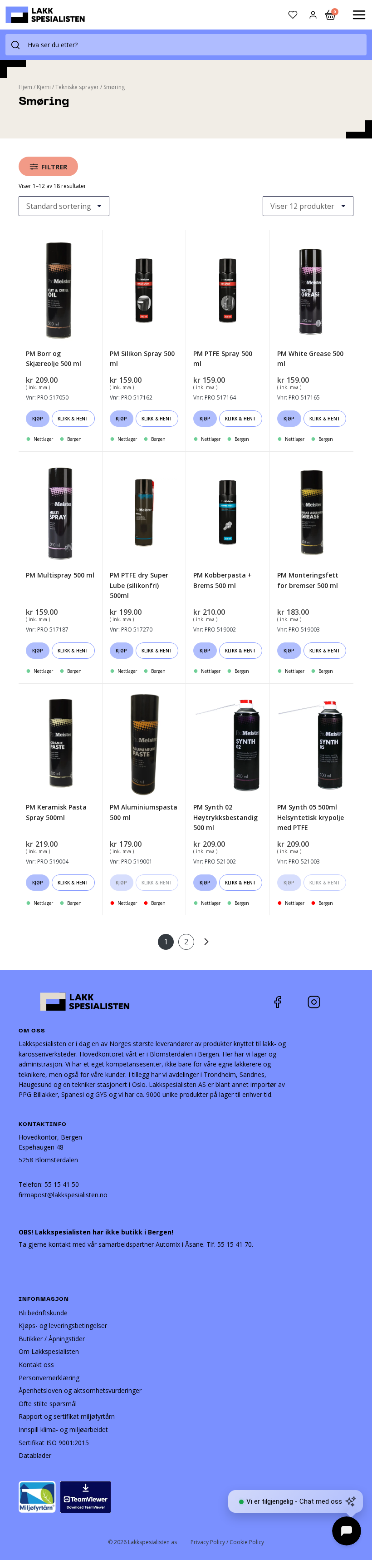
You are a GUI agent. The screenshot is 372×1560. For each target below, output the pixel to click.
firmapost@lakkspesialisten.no (63, 1194)
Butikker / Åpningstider (52, 1338)
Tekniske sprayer (77, 87)
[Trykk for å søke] (15, 44)
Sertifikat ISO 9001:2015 (54, 1442)
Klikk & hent (73, 418)
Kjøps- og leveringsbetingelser (63, 1325)
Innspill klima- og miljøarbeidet (63, 1429)
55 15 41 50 (61, 1184)
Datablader (35, 1455)
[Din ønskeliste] (293, 15)
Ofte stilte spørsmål (48, 1403)
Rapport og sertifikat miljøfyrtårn (67, 1416)
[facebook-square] (289, 1002)
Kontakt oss (36, 1364)
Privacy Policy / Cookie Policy (227, 1542)
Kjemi (44, 87)
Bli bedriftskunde (43, 1312)
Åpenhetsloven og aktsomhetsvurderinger (80, 1390)
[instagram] (320, 1002)
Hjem (25, 87)
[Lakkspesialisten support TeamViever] (85, 1496)
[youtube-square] (343, 1002)
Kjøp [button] (38, 418)
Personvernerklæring (49, 1377)
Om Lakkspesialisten (49, 1351)
